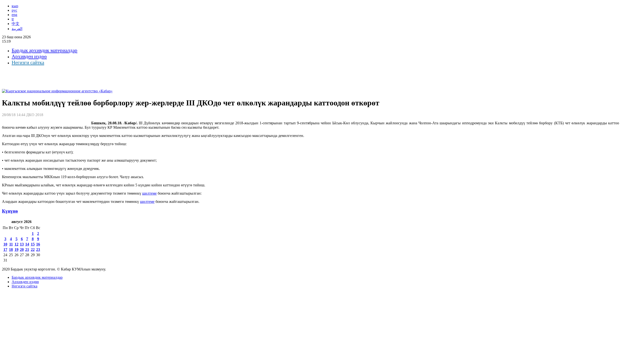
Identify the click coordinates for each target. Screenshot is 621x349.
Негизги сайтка (28, 62)
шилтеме (149, 193)
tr (13, 19)
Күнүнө (10, 211)
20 (22, 249)
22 (33, 249)
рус (14, 10)
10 (5, 244)
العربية (17, 29)
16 (38, 244)
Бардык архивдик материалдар (44, 50)
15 (33, 244)
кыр (15, 6)
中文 (15, 24)
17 (5, 249)
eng (14, 15)
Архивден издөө (29, 56)
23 (38, 249)
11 (11, 244)
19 (16, 249)
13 (22, 244)
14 (27, 244)
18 (11, 249)
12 (16, 244)
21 (27, 249)
